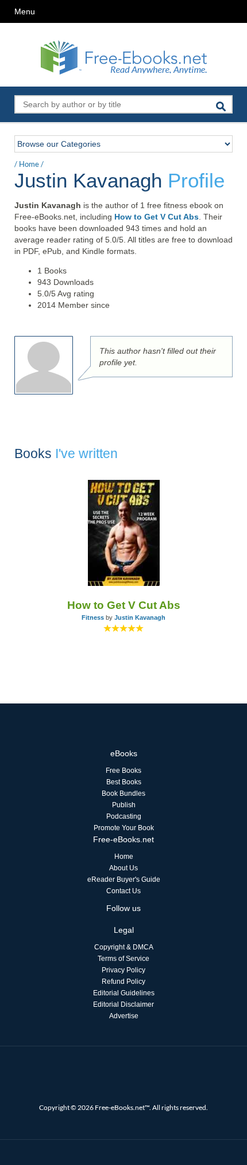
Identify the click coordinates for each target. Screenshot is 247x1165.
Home (29, 164)
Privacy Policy (123, 970)
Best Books (123, 782)
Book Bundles (123, 793)
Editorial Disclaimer (123, 1004)
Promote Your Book (124, 828)
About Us (123, 868)
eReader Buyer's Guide (123, 879)
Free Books (123, 771)
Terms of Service (123, 959)
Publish (124, 805)
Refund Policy (123, 982)
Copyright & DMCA (123, 947)
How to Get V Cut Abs (156, 216)
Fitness (93, 617)
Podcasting (123, 816)
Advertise (123, 1016)
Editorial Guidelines (124, 993)
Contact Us (123, 891)
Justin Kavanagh (139, 617)
